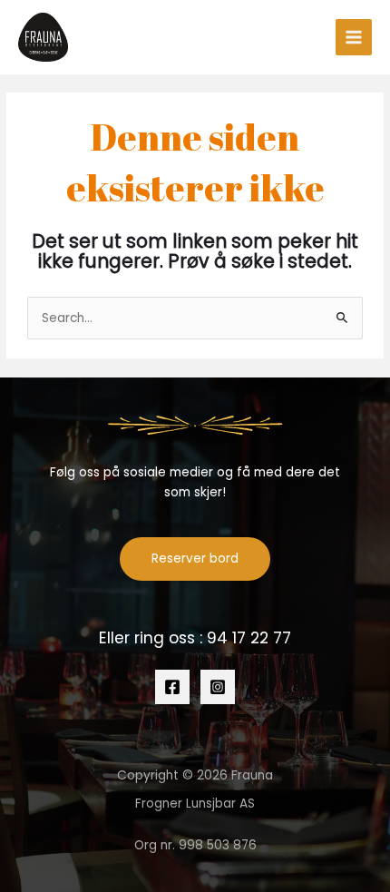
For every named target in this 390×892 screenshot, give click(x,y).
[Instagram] (217, 687)
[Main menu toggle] (354, 37)
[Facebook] (172, 687)
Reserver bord (195, 558)
